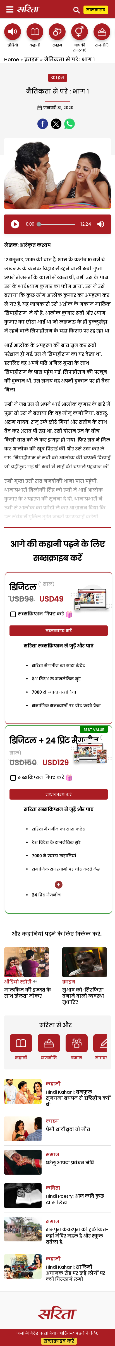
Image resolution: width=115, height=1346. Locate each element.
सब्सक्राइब (95, 10)
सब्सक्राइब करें (58, 630)
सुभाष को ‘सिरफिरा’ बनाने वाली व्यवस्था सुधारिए (83, 996)
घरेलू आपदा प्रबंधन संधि (70, 1163)
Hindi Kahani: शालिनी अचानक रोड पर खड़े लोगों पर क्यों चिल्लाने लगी (75, 1273)
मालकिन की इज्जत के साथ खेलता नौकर (27, 993)
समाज (76, 1058)
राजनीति (49, 1058)
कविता (53, 1188)
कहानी (21, 1058)
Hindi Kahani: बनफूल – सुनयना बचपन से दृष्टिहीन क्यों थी (78, 1098)
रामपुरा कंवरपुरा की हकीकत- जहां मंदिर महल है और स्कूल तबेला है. (77, 1235)
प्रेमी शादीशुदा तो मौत (68, 1129)
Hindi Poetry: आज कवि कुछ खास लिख (75, 1199)
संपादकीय (104, 1058)
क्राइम (31, 59)
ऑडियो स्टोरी (18, 982)
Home (11, 59)
